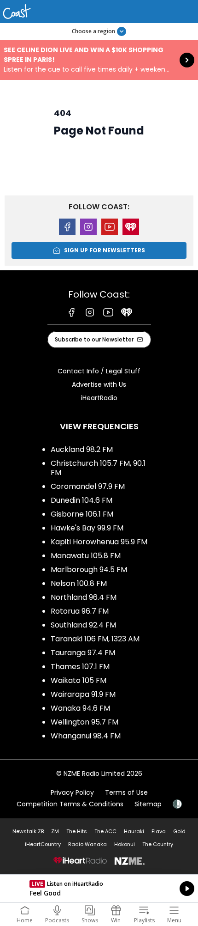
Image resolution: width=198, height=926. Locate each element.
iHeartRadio (99, 397)
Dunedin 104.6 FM (81, 500)
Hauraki (134, 831)
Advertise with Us (99, 384)
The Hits (76, 831)
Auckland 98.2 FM (82, 449)
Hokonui (124, 844)
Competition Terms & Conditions (70, 804)
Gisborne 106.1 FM (82, 514)
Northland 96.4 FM (83, 597)
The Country (157, 844)
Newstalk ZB (28, 831)
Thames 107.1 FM (80, 666)
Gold (179, 831)
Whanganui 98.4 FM (86, 736)
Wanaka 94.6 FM (80, 708)
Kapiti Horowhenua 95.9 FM (99, 541)
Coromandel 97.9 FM (88, 486)
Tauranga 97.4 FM (83, 652)
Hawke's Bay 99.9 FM (87, 528)
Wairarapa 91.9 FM (83, 694)
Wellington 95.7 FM (84, 722)
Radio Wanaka (87, 844)
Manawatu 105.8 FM (86, 555)
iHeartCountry (43, 844)
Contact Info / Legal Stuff (99, 371)
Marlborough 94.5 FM (89, 569)
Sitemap (148, 804)
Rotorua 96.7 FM (80, 611)
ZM (55, 831)
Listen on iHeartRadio (99, 888)
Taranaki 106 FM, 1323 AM (95, 639)
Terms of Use (126, 792)
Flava (158, 831)
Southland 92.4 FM (83, 625)
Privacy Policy (72, 792)
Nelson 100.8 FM (79, 583)
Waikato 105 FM (78, 680)
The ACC (105, 831)
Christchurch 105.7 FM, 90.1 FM (98, 468)
